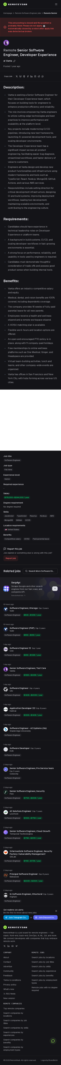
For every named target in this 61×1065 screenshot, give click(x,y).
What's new (8, 989)
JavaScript (9, 516)
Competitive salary (13, 539)
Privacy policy (9, 984)
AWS (52, 516)
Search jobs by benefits (42, 975)
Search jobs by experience (44, 971)
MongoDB (9, 520)
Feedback (7, 975)
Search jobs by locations (43, 957)
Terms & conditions (12, 980)
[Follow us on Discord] (12, 946)
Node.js (43, 516)
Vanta (9, 60)
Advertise (7, 966)
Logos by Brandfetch (49, 1060)
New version (9, 998)
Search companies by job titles (15, 1022)
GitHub (19, 520)
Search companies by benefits (13, 1041)
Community (8, 971)
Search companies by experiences (13, 1033)
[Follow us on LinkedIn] (8, 946)
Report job (11, 558)
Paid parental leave (41, 539)
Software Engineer (12, 460)
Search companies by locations (13, 1014)
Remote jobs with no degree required (44, 989)
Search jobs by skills (41, 966)
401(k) (27, 539)
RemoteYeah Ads (17, 595)
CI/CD (27, 520)
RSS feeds (10, 993)
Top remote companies (14, 1008)
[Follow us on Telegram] (16, 946)
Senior (7, 479)
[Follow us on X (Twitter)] (4, 946)
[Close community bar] (56, 911)
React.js (33, 516)
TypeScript (22, 516)
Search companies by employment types (13, 1048)
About (6, 957)
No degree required (12, 506)
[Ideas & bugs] (53, 1040)
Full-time (8, 470)
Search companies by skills (15, 1028)
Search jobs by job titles (43, 962)
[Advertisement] (30, 420)
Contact (7, 962)
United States (13, 529)
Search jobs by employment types (44, 981)
